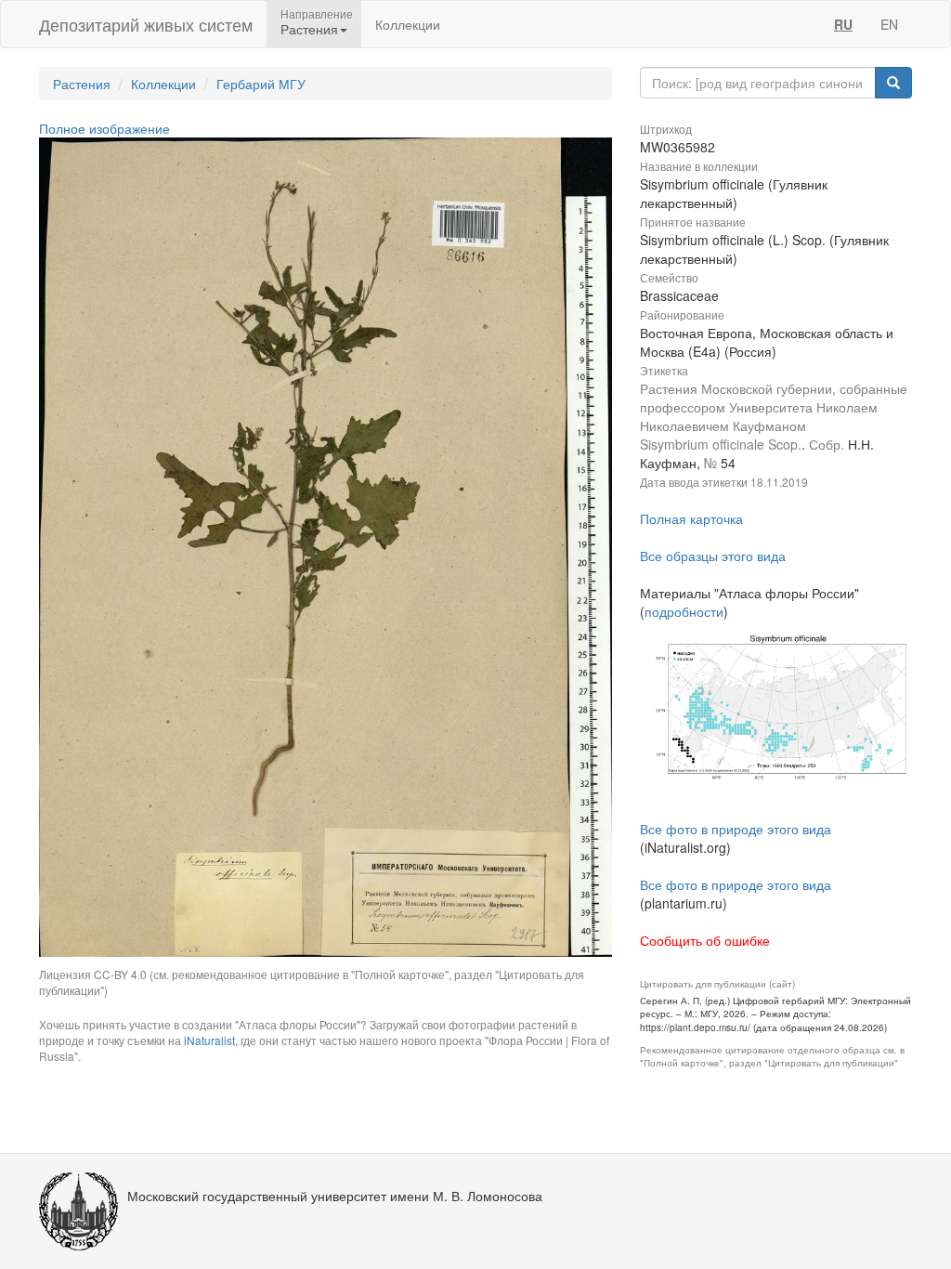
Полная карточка (691, 518)
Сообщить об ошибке (705, 940)
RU (843, 24)
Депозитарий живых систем (146, 24)
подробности (684, 611)
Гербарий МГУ (261, 83)
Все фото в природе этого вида (735, 828)
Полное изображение (104, 128)
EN (889, 24)
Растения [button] (309, 29)
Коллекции (407, 24)
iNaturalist (209, 1040)
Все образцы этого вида (713, 555)
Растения (82, 83)
